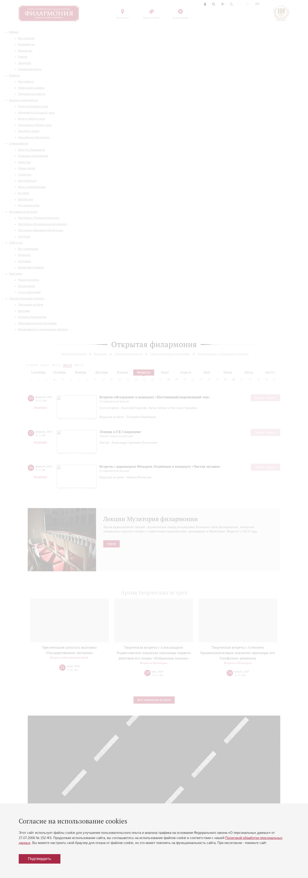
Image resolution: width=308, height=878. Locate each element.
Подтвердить (39, 859)
